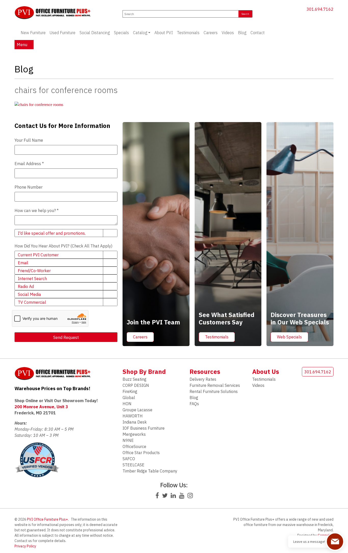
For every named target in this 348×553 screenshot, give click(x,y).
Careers (211, 32)
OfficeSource (134, 446)
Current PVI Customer (38, 254)
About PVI (163, 32)
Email (23, 262)
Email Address (29, 163)
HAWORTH (133, 415)
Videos (228, 32)
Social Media (29, 294)
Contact (257, 32)
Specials (121, 32)
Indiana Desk (135, 422)
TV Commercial (32, 302)
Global (129, 397)
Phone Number (29, 187)
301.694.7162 (319, 9)
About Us (265, 371)
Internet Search (32, 278)
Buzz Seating (134, 379)
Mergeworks (134, 434)
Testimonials (188, 32)
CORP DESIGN (136, 385)
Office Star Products (141, 452)
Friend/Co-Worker (34, 270)
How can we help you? (37, 210)
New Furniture (33, 32)
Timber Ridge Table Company (150, 470)
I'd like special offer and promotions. (52, 233)
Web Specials (289, 336)
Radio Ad (26, 286)
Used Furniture (62, 32)
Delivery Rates (203, 379)
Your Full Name (29, 140)
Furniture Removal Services (215, 385)
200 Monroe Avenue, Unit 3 (41, 406)
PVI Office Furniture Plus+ (47, 519)
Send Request (66, 337)
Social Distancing (94, 32)
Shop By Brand (144, 371)
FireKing (130, 391)
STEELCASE (133, 464)
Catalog (140, 32)
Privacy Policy (25, 546)
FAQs (194, 403)
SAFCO (129, 458)
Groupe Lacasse (137, 409)
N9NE (128, 440)
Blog (242, 32)
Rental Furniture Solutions (214, 391)
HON (127, 403)
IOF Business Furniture (144, 428)
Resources (205, 371)
